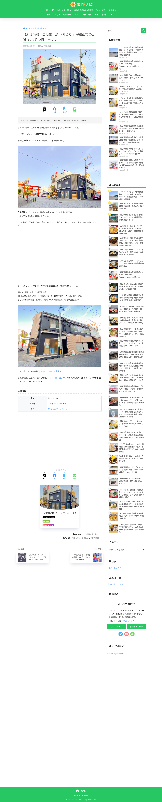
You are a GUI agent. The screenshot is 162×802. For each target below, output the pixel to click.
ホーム (49, 15)
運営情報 (77, 795)
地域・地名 (87, 15)
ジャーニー (54, 378)
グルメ (77, 15)
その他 (103, 15)
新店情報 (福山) (46, 46)
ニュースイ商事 (52, 371)
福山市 (76, 538)
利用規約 (85, 795)
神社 (96, 15)
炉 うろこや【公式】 (56, 409)
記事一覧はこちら (115, 584)
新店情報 (95, 538)
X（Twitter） (126, 621)
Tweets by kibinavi (115, 653)
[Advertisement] (60, 439)
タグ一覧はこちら (115, 568)
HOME (82, 791)
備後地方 (85, 538)
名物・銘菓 (67, 15)
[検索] (143, 30)
